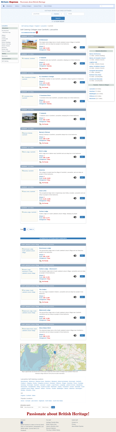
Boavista (42, 170)
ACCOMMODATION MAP (28, 32)
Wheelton (28, 390)
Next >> (32, 229)
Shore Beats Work (45, 328)
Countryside (5, 38)
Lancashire (44, 26)
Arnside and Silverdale (95, 79)
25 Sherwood (43, 40)
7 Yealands (42, 113)
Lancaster (42, 385)
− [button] (22, 348)
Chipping (29, 383)
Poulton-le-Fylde (45, 386)
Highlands (41, 400)
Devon (22, 400)
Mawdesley (79, 385)
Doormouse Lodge (45, 248)
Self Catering (5, 61)
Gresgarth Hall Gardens (96, 70)
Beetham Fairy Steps (95, 74)
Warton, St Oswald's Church (97, 58)
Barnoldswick (24, 381)
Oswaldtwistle (32, 386)
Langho (48, 385)
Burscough (72, 381)
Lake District (34, 400)
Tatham (43, 388)
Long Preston (55, 385)
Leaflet (74, 370)
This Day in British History (53, 430)
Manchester (5, 56)
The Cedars (42, 289)
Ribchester (54, 386)
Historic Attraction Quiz (52, 426)
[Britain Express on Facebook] (22, 422)
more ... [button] (82, 47)
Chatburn (23, 383)
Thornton (48, 388)
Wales (33, 395)
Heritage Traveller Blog (52, 422)
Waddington (60, 388)
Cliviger (64, 383)
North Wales (48, 400)
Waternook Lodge (44, 310)
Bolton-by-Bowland (63, 381)
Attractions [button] (9, 6)
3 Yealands (42, 57)
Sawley (60, 386)
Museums (4, 47)
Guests (56, 14)
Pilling (38, 386)
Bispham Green (40, 381)
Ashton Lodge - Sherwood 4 (48, 269)
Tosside (54, 388)
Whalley (23, 390)
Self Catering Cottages (27, 26)
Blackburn (48, 381)
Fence (75, 383)
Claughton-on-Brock (43, 383)
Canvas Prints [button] (38, 6)
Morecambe (24, 386)
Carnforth (78, 381)
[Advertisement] (9, 84)
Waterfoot (71, 388)
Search (58, 18)
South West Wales (58, 400)
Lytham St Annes (70, 385)
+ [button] (22, 346)
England (37, 26)
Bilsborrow (32, 381)
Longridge (62, 385)
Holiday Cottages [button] (26, 6)
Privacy (74, 424)
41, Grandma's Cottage (46, 76)
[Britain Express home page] (9, 2)
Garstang (23, 385)
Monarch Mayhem (51, 428)
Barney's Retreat (44, 132)
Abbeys (4, 35)
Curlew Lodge (43, 211)
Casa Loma (42, 190)
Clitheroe (58, 383)
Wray (33, 390)
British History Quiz (51, 424)
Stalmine (37, 388)
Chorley (35, 383)
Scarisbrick (66, 386)
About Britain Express (77, 426)
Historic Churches (6, 44)
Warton (66, 388)
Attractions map (6, 32)
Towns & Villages (6, 51)
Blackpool (54, 381)
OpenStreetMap (78, 370)
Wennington (79, 388)
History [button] (17, 6)
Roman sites (5, 49)
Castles (4, 37)
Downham (70, 383)
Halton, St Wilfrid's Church (97, 66)
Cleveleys (52, 383)
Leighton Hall (93, 62)
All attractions (5, 30)
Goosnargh (30, 385)
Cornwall (27, 400)
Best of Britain (48, 6)
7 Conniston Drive (45, 95)
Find (21, 407)
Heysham (36, 385)
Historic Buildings (6, 42)
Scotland (28, 395)
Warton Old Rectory (95, 54)
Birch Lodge (43, 151)
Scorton (72, 386)
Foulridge (80, 383)
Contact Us (75, 422)
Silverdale (77, 386)
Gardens (4, 40)
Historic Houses (6, 45)
